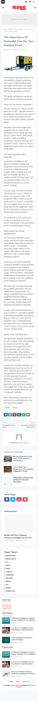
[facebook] (26, 2)
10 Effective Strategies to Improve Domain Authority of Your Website (23, 619)
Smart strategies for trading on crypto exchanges (21, 639)
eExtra (8, 581)
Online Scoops (6, 607)
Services (15, 407)
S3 (6, 562)
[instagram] (34, 2)
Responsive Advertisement (19, 19)
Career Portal (6, 608)
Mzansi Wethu (11, 559)
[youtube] (25, 499)
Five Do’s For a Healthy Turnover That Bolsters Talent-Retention (22, 629)
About (18, 681)
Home (5, 29)
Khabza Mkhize (9, 49)
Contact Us (25, 681)
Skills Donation (7, 605)
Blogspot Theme (15, 685)
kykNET (8, 588)
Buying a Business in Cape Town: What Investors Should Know (22, 458)
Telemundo (10, 575)
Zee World (9, 578)
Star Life (9, 572)
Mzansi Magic (11, 555)
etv (7, 584)
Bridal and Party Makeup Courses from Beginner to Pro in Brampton (18, 536)
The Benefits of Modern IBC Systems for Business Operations (23, 480)
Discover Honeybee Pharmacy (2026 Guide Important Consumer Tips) (22, 673)
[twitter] (30, 2)
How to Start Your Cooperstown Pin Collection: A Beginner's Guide (23, 469)
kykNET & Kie (10, 591)
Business (10, 29)
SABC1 (8, 565)
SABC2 (8, 568)
